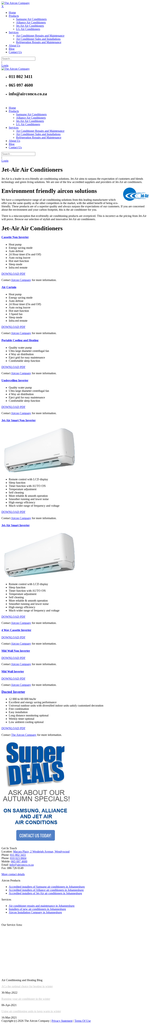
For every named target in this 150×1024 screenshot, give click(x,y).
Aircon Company (21, 280)
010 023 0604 (18, 858)
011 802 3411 (18, 854)
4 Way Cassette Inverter (16, 630)
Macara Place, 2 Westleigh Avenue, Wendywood (41, 851)
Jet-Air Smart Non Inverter (18, 420)
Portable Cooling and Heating (19, 340)
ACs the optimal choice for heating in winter (27, 986)
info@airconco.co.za (22, 864)
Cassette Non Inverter (15, 237)
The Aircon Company (23, 734)
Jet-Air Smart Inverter (15, 525)
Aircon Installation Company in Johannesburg (35, 912)
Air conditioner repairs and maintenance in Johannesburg (41, 905)
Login (4, 65)
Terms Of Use (82, 1020)
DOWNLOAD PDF (13, 273)
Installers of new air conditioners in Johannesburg (37, 909)
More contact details (13, 874)
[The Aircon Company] (15, 3)
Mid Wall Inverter (12, 671)
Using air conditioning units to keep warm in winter (31, 1011)
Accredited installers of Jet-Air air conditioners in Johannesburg (45, 893)
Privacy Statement (62, 1020)
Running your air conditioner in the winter (25, 998)
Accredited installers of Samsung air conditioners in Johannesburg (47, 886)
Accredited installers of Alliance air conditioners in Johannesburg (46, 890)
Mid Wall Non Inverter (15, 650)
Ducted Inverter (13, 692)
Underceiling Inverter (14, 380)
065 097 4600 (19, 861)
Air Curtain (8, 287)
